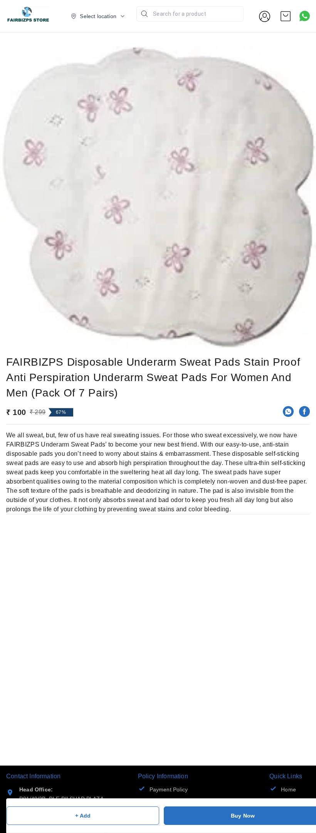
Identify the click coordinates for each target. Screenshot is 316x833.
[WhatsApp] (288, 411)
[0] (285, 16)
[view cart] (285, 16)
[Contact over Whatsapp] (304, 16)
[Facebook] (304, 411)
